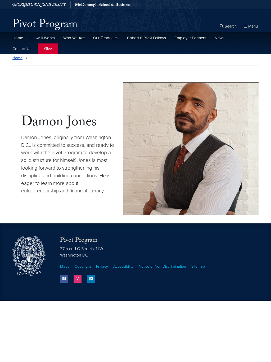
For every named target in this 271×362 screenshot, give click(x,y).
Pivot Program (45, 25)
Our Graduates (106, 38)
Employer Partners (190, 38)
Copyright (83, 266)
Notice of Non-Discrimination (162, 266)
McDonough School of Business (102, 5)
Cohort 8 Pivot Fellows (146, 38)
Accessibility (123, 266)
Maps (64, 266)
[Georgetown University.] (39, 4)
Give (48, 48)
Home (17, 38)
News (219, 38)
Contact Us (21, 48)
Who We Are (74, 38)
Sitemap (198, 266)
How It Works (43, 38)
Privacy (102, 266)
